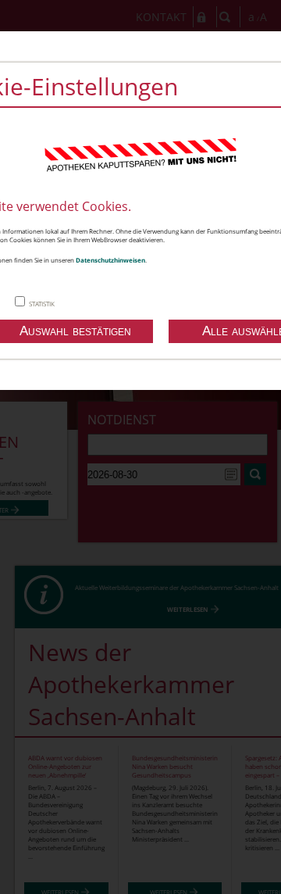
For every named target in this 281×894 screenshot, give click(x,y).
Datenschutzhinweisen (110, 260)
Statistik (42, 303)
